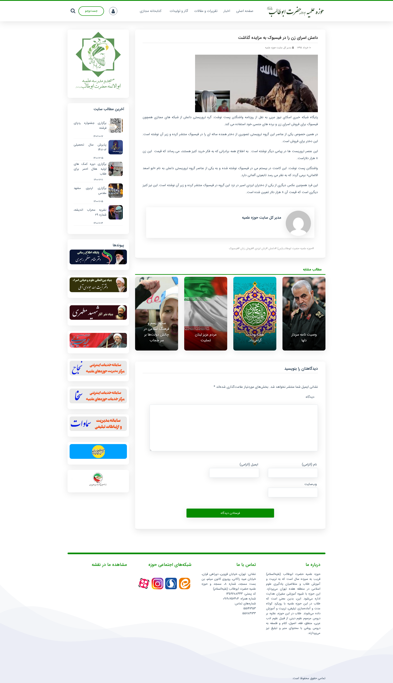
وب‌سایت (310, 484)
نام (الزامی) (309, 464)
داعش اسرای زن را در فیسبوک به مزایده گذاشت (278, 37)
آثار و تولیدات (179, 11)
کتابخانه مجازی (150, 11)
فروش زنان (246, 248)
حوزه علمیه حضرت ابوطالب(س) (294, 248)
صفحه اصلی (244, 11)
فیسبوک (233, 248)
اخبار (227, 11)
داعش (271, 248)
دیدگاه (310, 396)
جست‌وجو (91, 10)
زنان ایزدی (260, 248)
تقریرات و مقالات (205, 11)
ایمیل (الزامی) (249, 464)
